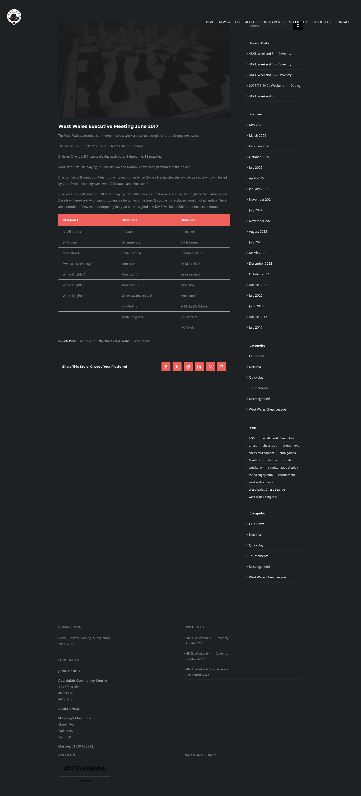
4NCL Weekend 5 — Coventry (270, 53)
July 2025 (256, 167)
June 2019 (256, 306)
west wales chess (261, 482)
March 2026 (257, 135)
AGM (252, 438)
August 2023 (258, 231)
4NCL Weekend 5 (261, 96)
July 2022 (256, 295)
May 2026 (256, 125)
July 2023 (256, 242)
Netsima (255, 367)
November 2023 (261, 221)
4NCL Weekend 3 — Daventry (270, 75)
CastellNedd (69, 341)
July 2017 (256, 327)
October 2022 (259, 274)
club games (288, 453)
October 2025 (259, 157)
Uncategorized (259, 399)
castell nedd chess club (277, 438)
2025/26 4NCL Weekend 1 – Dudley (275, 85)
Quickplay (256, 377)
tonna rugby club (261, 475)
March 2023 (257, 253)
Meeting (254, 460)
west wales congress (263, 497)
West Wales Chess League (114, 341)
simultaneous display (283, 467)
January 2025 (258, 189)
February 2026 (259, 146)
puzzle (287, 460)
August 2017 (258, 317)
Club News (256, 356)
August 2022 (258, 285)
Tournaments (258, 388)
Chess (253, 446)
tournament (286, 475)
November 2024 (261, 199)
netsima (271, 460)
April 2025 (256, 178)
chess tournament (261, 453)
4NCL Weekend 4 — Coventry (270, 64)
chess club (270, 446)
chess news (291, 446)
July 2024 (256, 210)
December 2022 (260, 263)
